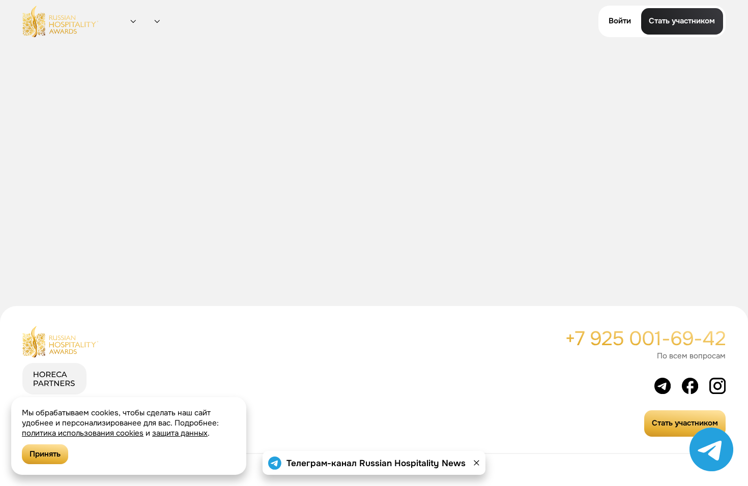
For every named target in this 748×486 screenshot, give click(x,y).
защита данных (180, 433)
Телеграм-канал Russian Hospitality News (376, 463)
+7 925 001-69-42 (645, 338)
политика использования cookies (82, 433)
